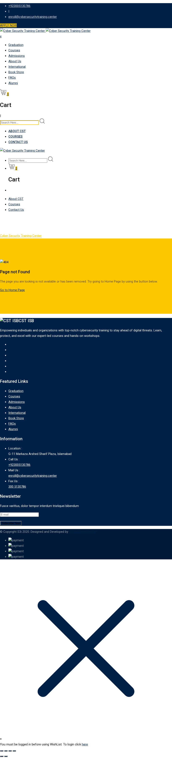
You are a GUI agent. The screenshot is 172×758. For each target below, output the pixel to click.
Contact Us (18, 142)
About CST (17, 131)
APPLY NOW (8, 25)
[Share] (10, 750)
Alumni (13, 83)
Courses (14, 50)
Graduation (15, 45)
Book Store (16, 72)
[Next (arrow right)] (6, 756)
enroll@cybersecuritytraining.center (32, 17)
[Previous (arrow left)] (1, 756)
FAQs (12, 77)
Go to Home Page (12, 290)
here (85, 744)
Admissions (16, 56)
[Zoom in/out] (1, 750)
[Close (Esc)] (14, 750)
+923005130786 (19, 6)
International (17, 67)
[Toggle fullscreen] (6, 750)
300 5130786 (17, 486)
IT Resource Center (82, 532)
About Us (14, 61)
